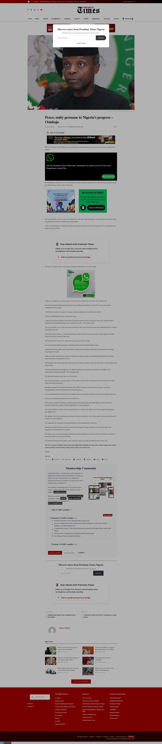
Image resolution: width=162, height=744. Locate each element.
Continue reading (81, 43)
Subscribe (101, 38)
